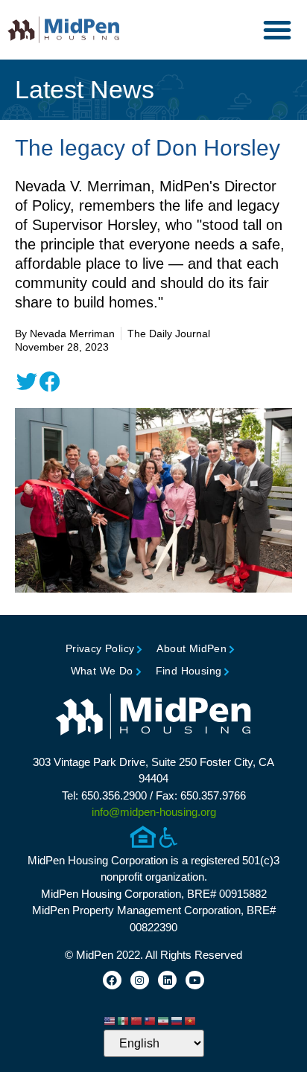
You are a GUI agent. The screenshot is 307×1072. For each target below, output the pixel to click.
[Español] (123, 1019)
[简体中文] (137, 1019)
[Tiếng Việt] (190, 1019)
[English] (110, 1019)
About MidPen (191, 648)
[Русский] (177, 1019)
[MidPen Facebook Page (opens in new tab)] (112, 980)
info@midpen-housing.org (154, 811)
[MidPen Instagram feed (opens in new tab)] (139, 980)
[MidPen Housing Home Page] (153, 718)
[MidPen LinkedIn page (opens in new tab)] (167, 980)
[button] (277, 29)
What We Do (102, 671)
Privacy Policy (100, 648)
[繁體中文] (150, 1019)
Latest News (84, 89)
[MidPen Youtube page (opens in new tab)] (195, 980)
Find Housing (189, 671)
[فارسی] (164, 1019)
